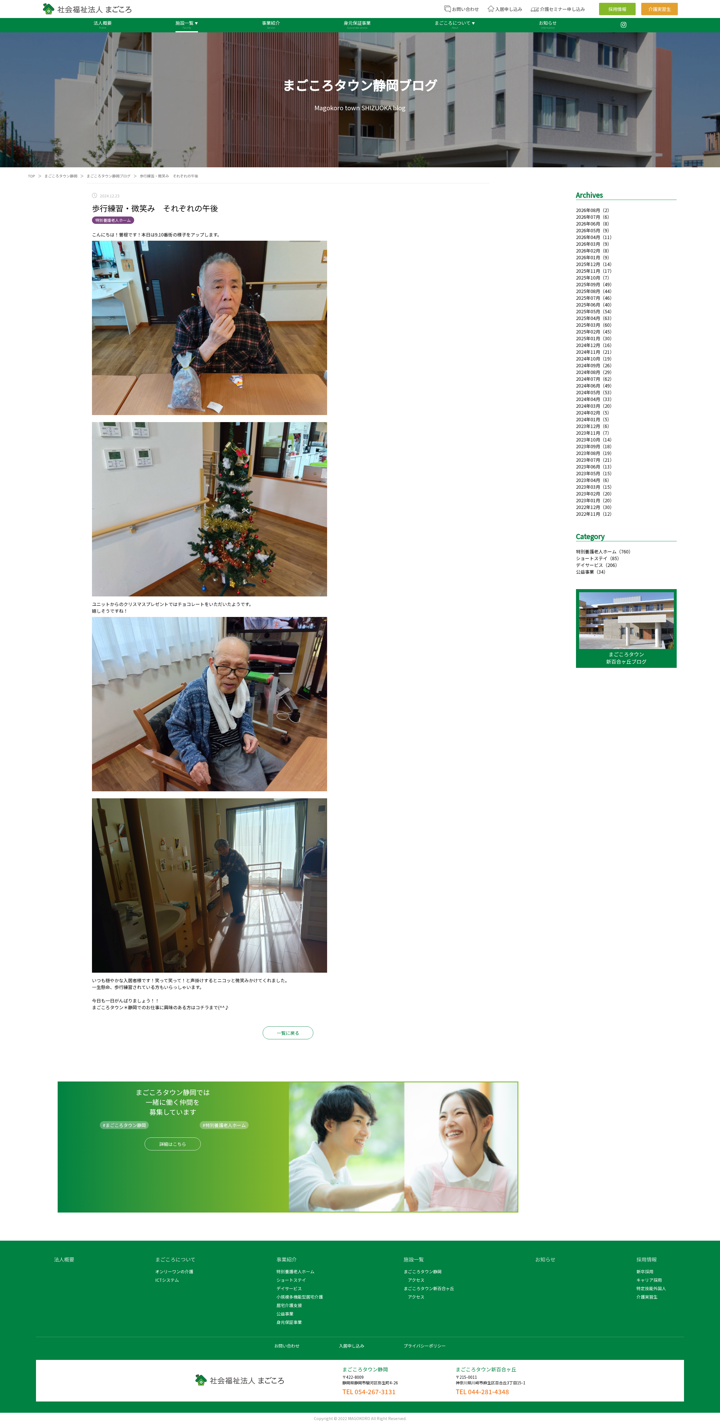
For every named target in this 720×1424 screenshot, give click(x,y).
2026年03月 (588, 243)
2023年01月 (588, 500)
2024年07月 (588, 378)
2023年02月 (588, 493)
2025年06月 (588, 304)
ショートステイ (592, 558)
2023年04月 (588, 480)
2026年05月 (588, 230)
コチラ (202, 1007)
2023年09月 (588, 446)
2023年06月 (588, 466)
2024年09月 (588, 365)
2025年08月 (588, 291)
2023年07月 (588, 459)
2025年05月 (588, 311)
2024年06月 (588, 385)
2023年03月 (588, 486)
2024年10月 (588, 358)
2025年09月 (588, 284)
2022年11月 (588, 513)
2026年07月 (588, 216)
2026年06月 (588, 223)
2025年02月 (588, 331)
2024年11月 (588, 351)
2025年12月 (588, 264)
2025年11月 (588, 270)
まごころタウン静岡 (60, 176)
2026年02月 (588, 250)
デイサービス (589, 565)
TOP (31, 176)
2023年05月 (588, 473)
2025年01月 (588, 338)
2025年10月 (588, 277)
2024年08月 (588, 372)
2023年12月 (588, 426)
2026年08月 (588, 210)
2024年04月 (588, 399)
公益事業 (585, 571)
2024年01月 (588, 419)
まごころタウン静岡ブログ (108, 176)
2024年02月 (588, 412)
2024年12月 (588, 345)
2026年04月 (588, 237)
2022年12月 (588, 507)
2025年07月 (588, 297)
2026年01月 (588, 257)
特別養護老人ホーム (596, 551)
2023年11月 (588, 432)
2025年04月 (588, 318)
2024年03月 (588, 405)
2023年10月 (588, 439)
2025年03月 (588, 324)
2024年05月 (588, 392)
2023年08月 (588, 453)
